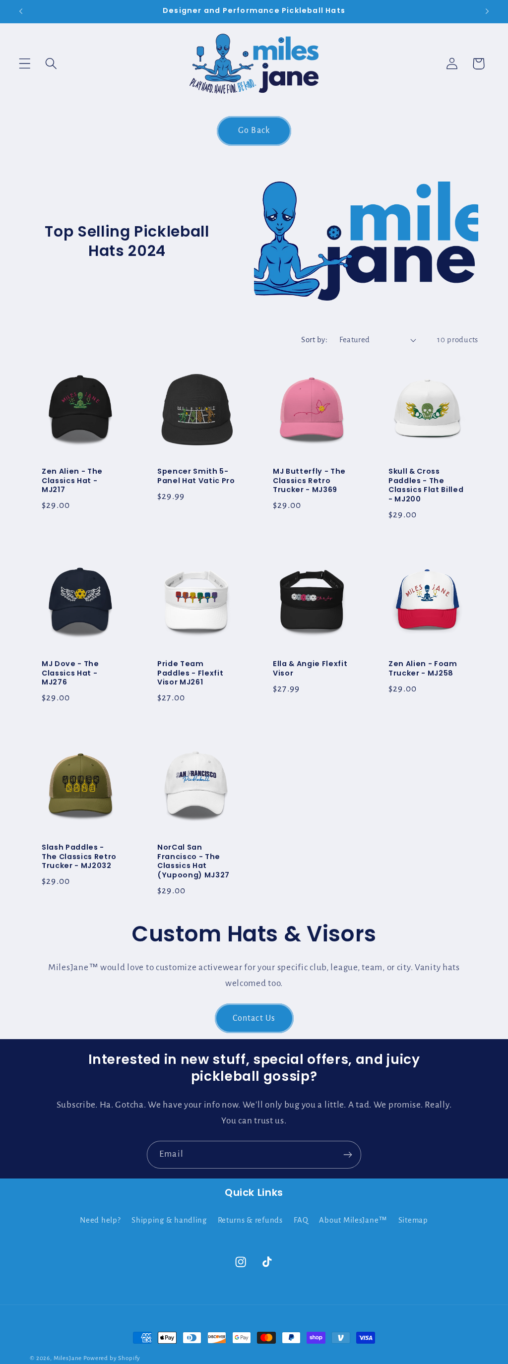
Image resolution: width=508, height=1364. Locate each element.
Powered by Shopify (111, 1358)
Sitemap (413, 1220)
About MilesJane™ (353, 1220)
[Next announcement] (487, 11)
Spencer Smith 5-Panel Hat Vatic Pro (196, 476)
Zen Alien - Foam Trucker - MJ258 (422, 669)
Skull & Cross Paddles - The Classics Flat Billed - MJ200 (425, 485)
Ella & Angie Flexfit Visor (310, 669)
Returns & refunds (250, 1220)
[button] (25, 64)
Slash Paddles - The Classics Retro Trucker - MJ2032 (79, 857)
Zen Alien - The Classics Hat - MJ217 (72, 481)
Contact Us (254, 1018)
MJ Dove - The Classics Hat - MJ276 (70, 673)
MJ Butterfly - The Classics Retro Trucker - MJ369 (309, 481)
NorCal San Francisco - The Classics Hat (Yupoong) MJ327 (193, 861)
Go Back (254, 130)
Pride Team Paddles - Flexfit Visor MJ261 (190, 673)
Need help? (100, 1220)
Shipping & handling (169, 1220)
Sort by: (314, 340)
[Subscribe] (347, 1155)
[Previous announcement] (21, 11)
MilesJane (68, 1358)
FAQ (301, 1220)
